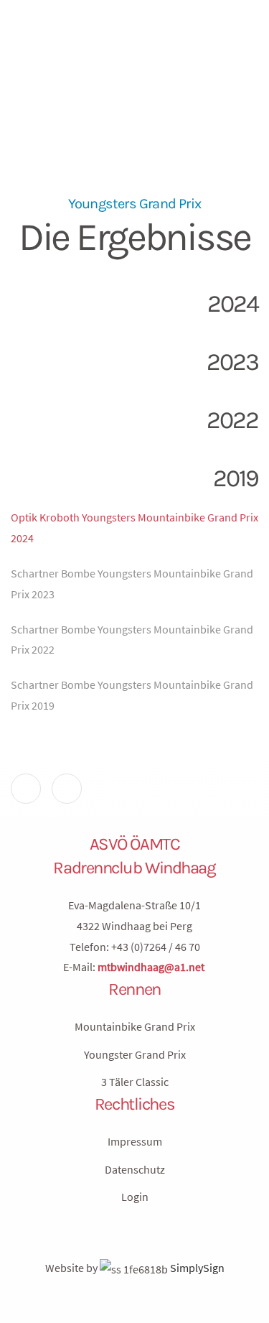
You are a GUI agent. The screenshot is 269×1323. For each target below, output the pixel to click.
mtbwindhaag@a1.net (151, 967)
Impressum (135, 1141)
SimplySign (196, 1268)
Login (134, 1196)
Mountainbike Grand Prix (135, 1026)
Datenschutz (135, 1169)
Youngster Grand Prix (135, 1054)
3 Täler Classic (135, 1081)
